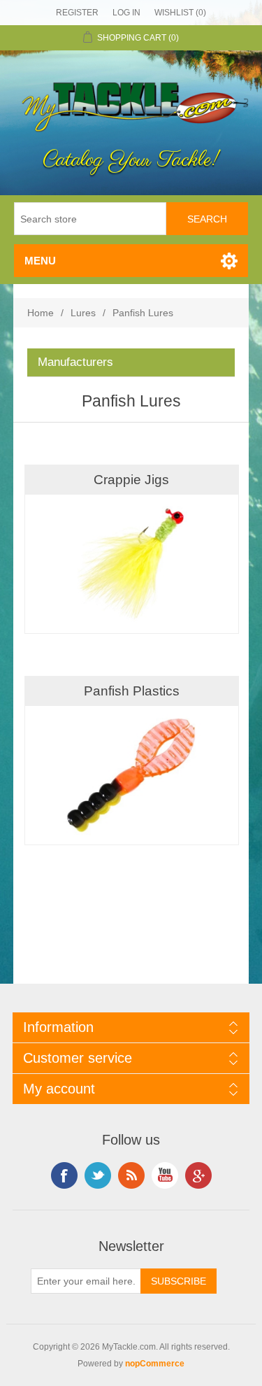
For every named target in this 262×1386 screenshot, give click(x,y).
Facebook (64, 1175)
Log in (126, 12)
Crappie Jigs (131, 479)
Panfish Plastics (132, 691)
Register (77, 12)
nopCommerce (154, 1364)
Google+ (198, 1175)
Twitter (98, 1175)
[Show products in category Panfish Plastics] (131, 775)
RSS (131, 1175)
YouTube (165, 1175)
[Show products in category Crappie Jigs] (131, 564)
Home (40, 312)
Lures (83, 312)
